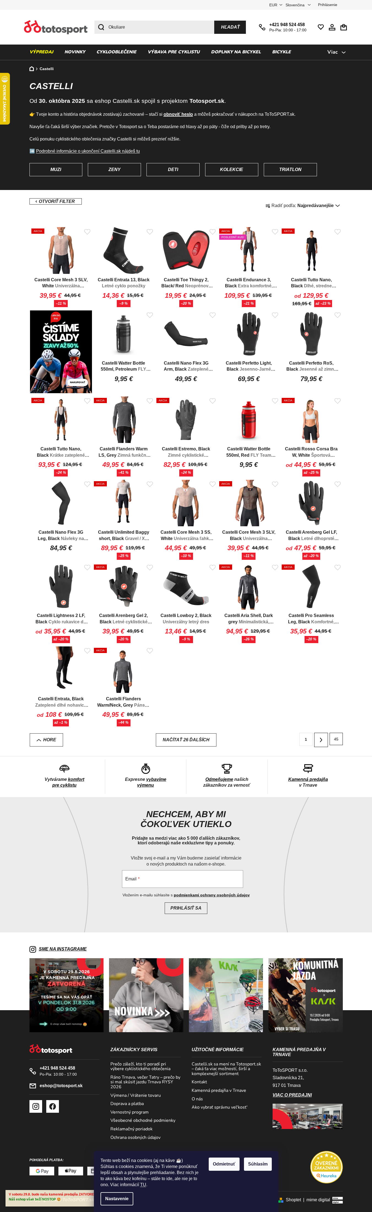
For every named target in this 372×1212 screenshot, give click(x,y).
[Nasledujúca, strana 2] (321, 740)
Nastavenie (117, 1198)
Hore (49, 739)
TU (143, 1184)
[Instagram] (35, 1106)
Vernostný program (129, 1112)
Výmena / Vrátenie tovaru (135, 1095)
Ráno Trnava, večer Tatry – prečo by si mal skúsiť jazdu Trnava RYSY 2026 (145, 1082)
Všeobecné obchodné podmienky (142, 1120)
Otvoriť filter (55, 201)
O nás (197, 1099)
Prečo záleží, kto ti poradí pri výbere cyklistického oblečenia (140, 1066)
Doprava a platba (127, 1103)
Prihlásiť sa (186, 908)
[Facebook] (52, 1106)
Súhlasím (258, 1164)
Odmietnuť (224, 1164)
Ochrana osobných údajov (135, 1137)
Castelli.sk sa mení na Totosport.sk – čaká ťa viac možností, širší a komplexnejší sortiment (226, 1069)
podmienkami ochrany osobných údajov (212, 895)
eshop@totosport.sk (61, 1085)
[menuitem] (41, 52)
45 (336, 739)
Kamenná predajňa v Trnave (219, 1090)
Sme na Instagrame (63, 949)
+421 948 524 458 (287, 24)
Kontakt (199, 1082)
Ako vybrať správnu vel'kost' (220, 1107)
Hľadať (230, 27)
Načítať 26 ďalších (186, 739)
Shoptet (293, 1199)
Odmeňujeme (219, 779)
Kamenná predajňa (308, 779)
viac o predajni (292, 1095)
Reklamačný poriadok (131, 1129)
